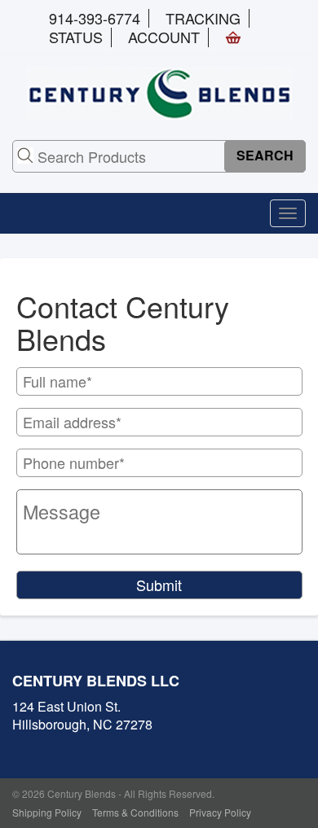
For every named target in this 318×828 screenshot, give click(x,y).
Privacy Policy (220, 812)
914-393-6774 (94, 17)
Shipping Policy (47, 812)
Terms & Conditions (135, 812)
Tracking (203, 17)
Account (164, 36)
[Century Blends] (159, 91)
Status (76, 36)
